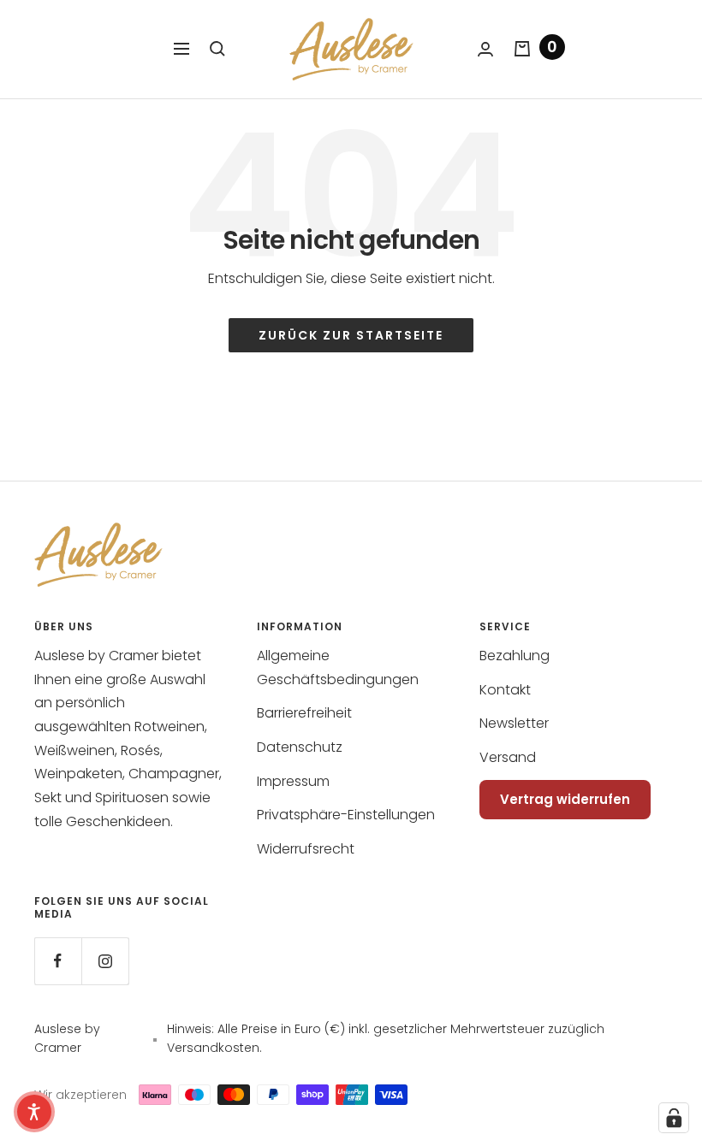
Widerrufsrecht (305, 849)
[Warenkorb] (522, 48)
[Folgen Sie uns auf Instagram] (104, 960)
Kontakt (505, 690)
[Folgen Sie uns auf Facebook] (57, 960)
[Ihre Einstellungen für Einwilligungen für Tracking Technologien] (673, 1117)
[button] (34, 1111)
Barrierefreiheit (304, 713)
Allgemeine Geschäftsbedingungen (338, 667)
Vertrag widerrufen (565, 799)
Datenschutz (299, 747)
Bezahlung (514, 655)
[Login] (485, 49)
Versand (507, 757)
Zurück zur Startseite (351, 335)
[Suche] (217, 48)
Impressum (293, 781)
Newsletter (514, 723)
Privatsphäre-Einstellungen (346, 814)
